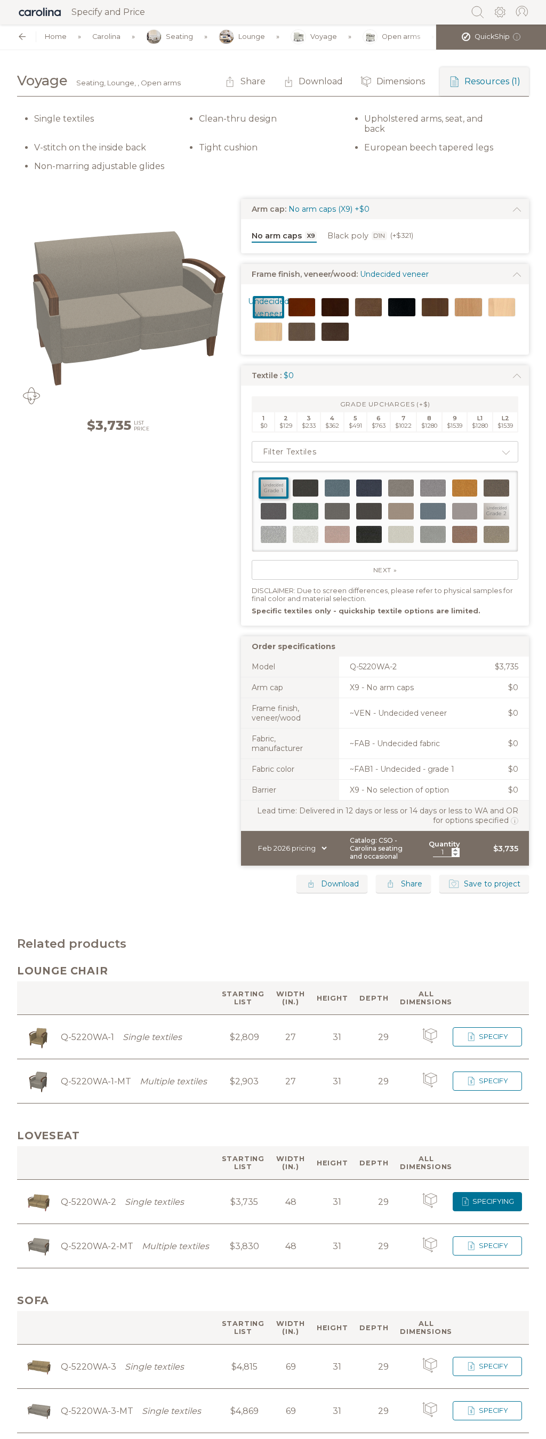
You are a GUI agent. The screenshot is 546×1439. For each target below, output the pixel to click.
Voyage (323, 37)
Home (56, 37)
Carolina (106, 37)
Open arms (401, 37)
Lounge (251, 37)
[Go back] (22, 36)
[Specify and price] (40, 12)
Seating (179, 37)
